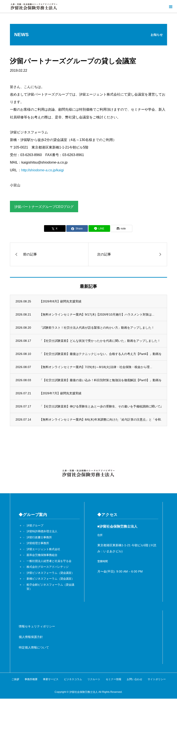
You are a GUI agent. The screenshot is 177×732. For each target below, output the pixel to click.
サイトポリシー (157, 679)
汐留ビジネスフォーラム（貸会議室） (50, 572)
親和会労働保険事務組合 (42, 555)
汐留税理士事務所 (38, 543)
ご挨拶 (15, 679)
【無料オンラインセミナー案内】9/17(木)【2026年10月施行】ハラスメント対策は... (97, 314)
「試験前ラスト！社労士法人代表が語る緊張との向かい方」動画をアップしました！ (97, 327)
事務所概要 (31, 679)
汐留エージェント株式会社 (43, 549)
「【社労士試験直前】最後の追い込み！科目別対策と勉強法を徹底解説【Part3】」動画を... (101, 380)
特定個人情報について (34, 647)
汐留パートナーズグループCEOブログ (44, 207)
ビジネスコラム (73, 679)
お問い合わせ (134, 679)
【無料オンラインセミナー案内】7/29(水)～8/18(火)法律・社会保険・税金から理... (96, 367)
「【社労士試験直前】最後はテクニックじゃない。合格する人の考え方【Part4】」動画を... (101, 354)
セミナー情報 (113, 679)
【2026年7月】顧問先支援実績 (60, 393)
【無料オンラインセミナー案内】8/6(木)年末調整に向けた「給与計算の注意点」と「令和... (101, 419)
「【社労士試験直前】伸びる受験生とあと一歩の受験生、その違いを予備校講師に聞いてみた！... (101, 406)
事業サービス (50, 679)
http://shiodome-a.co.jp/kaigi (42, 170)
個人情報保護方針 (31, 637)
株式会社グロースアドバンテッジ (48, 566)
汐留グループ (35, 525)
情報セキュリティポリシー (37, 626)
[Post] (55, 228)
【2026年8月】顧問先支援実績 (60, 301)
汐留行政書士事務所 (39, 537)
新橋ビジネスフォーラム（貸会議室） (50, 578)
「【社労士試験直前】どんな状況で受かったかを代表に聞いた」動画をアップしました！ (100, 340)
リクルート (93, 679)
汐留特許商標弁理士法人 (42, 531)
